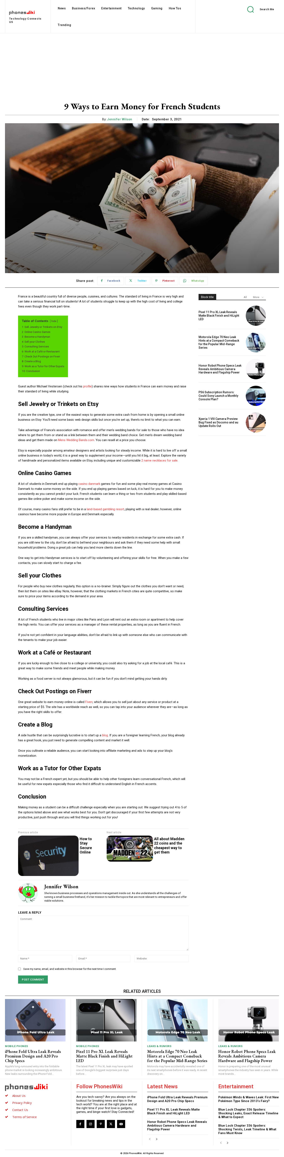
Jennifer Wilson (119, 119)
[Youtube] (121, 1124)
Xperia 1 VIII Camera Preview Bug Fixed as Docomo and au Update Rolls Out (218, 422)
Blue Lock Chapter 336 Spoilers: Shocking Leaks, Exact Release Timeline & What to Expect (248, 1113)
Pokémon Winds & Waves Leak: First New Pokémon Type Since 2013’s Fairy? (248, 1099)
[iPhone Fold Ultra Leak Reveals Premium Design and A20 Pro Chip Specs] (35, 1020)
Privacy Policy (22, 1103)
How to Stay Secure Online (86, 846)
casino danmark (89, 484)
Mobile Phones (16, 1046)
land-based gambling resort (105, 509)
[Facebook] (80, 1124)
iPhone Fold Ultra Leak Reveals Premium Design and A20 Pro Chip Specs (33, 1056)
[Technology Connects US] (35, 1087)
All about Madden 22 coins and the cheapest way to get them (169, 846)
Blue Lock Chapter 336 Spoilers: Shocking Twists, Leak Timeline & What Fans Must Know (247, 1129)
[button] (257, 9)
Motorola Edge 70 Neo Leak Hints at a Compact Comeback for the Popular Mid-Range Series (219, 342)
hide (53, 321)
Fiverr (89, 702)
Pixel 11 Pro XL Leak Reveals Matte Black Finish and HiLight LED (219, 315)
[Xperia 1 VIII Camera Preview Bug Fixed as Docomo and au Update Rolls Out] (256, 422)
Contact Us (20, 1110)
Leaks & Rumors (159, 1046)
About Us (19, 1096)
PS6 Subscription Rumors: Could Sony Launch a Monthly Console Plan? (218, 396)
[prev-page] (149, 1139)
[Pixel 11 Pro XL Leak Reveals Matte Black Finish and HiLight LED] (256, 316)
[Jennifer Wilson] (28, 892)
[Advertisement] (142, 64)
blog (105, 735)
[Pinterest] (101, 1124)
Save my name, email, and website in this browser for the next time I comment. (69, 968)
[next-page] (156, 1139)
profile (87, 386)
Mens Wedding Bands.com (76, 440)
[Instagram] (90, 1124)
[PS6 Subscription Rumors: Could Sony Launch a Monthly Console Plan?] (256, 396)
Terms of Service (24, 1117)
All (245, 297)
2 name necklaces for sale (159, 460)
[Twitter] (111, 1124)
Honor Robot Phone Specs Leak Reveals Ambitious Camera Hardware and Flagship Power (220, 369)
